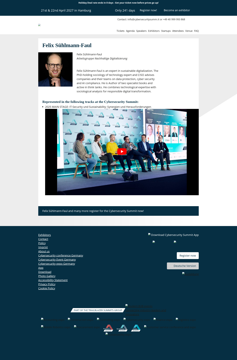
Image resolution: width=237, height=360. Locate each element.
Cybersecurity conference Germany (60, 255)
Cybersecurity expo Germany (56, 263)
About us (44, 251)
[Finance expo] (163, 321)
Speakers (141, 30)
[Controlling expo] (108, 321)
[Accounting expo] (52, 321)
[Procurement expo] (87, 328)
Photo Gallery (46, 276)
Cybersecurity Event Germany (57, 259)
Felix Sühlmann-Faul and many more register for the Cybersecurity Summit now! (93, 211)
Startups (166, 30)
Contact (43, 239)
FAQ (196, 30)
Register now (188, 255)
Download (44, 272)
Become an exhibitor (177, 10)
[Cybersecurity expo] (137, 321)
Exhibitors (154, 30)
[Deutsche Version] (196, 10)
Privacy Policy (46, 284)
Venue (189, 30)
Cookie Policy (46, 288)
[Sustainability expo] (118, 336)
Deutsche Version (185, 266)
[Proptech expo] (108, 329)
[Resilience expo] (122, 329)
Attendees (178, 30)
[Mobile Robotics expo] (55, 328)
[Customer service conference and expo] (170, 328)
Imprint (43, 247)
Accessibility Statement (53, 280)
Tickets (121, 30)
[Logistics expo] (186, 321)
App (40, 268)
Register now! (148, 10)
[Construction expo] (80, 321)
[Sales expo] (135, 329)
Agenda (130, 30)
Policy (42, 243)
